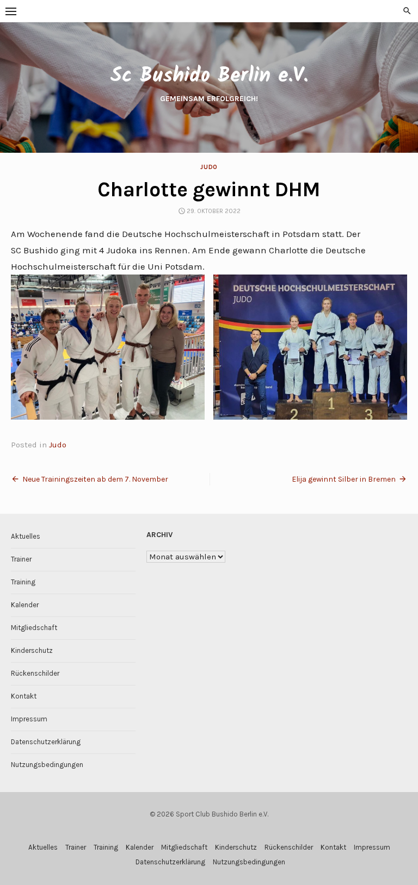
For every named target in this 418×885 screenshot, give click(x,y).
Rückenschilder (35, 673)
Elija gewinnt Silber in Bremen (344, 479)
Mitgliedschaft (34, 628)
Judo (208, 167)
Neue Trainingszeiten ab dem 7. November (95, 479)
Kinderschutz (32, 650)
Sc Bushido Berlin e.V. (209, 76)
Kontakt (23, 696)
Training (23, 582)
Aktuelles (25, 536)
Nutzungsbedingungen (47, 765)
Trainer (21, 559)
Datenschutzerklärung (46, 742)
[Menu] (11, 11)
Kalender (25, 605)
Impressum (29, 719)
